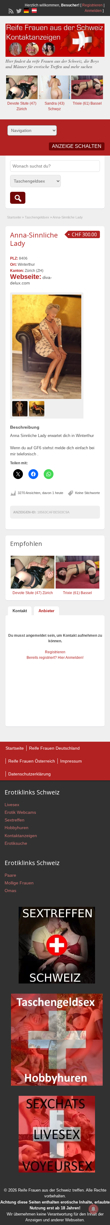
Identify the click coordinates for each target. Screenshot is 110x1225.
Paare (10, 875)
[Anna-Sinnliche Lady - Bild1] (20, 408)
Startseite (14, 217)
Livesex (12, 804)
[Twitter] (18, 10)
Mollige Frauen (19, 882)
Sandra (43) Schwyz (54, 106)
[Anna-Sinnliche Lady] (46, 347)
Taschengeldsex (37, 217)
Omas (10, 890)
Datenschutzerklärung (29, 773)
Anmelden (93, 11)
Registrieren (92, 5)
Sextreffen (14, 819)
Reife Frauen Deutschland (54, 748)
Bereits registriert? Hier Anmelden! (55, 657)
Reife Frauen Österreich (31, 761)
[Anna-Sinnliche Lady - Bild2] (37, 408)
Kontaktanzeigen (21, 835)
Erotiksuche (16, 843)
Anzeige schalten (76, 146)
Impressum (71, 761)
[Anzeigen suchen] (17, 198)
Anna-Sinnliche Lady (34, 238)
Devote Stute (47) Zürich (21, 106)
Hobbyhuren (16, 827)
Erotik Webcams (20, 812)
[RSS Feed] (10, 10)
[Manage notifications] (93, 1209)
